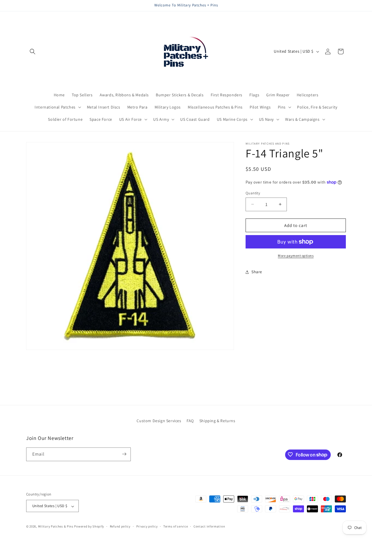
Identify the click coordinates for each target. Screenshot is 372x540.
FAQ (190, 420)
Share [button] (256, 271)
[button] (32, 51)
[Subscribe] (124, 454)
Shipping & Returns (217, 420)
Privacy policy (147, 526)
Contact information (209, 526)
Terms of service (175, 526)
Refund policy (120, 526)
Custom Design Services (159, 420)
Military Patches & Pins (56, 527)
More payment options (296, 255)
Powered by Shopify (89, 527)
